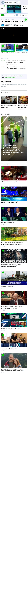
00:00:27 (3, 60)
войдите (21, 76)
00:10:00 (3, 67)
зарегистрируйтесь (10, 77)
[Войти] (23, 15)
